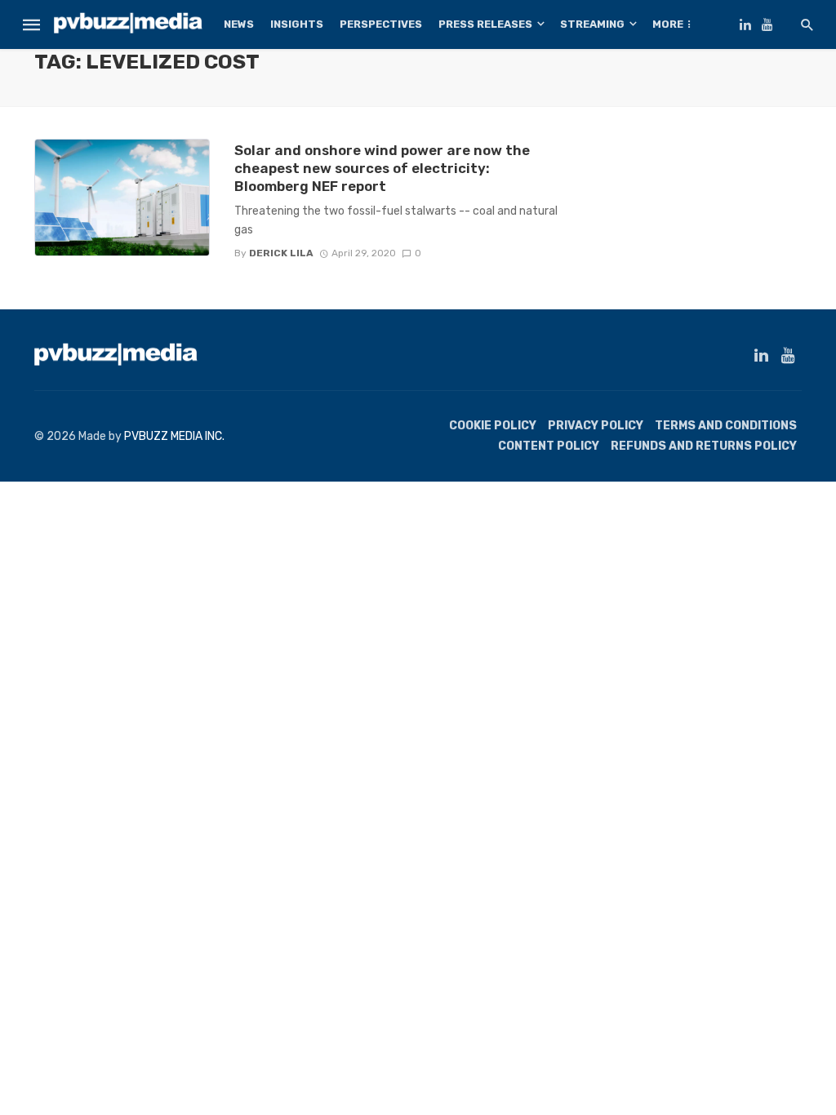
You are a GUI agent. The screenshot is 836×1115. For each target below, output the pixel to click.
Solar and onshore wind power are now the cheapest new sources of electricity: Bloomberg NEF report (382, 168)
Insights (296, 24)
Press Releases (485, 24)
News (239, 24)
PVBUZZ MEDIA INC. (174, 436)
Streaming (592, 24)
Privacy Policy (595, 426)
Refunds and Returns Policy (704, 446)
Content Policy (548, 446)
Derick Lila (281, 253)
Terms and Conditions (726, 426)
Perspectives (381, 24)
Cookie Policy (492, 426)
